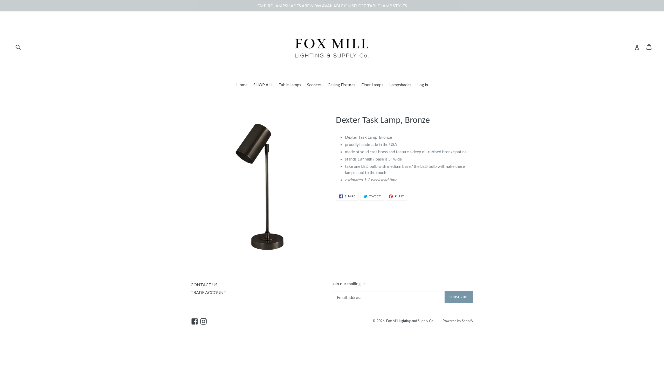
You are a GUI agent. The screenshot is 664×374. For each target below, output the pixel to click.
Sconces (314, 84)
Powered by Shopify (458, 321)
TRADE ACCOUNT (208, 292)
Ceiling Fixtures (341, 84)
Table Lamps (290, 84)
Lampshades (400, 84)
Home (241, 84)
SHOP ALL (263, 84)
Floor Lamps (372, 84)
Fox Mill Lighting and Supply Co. (410, 321)
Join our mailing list (349, 284)
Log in (422, 84)
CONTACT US (204, 284)
